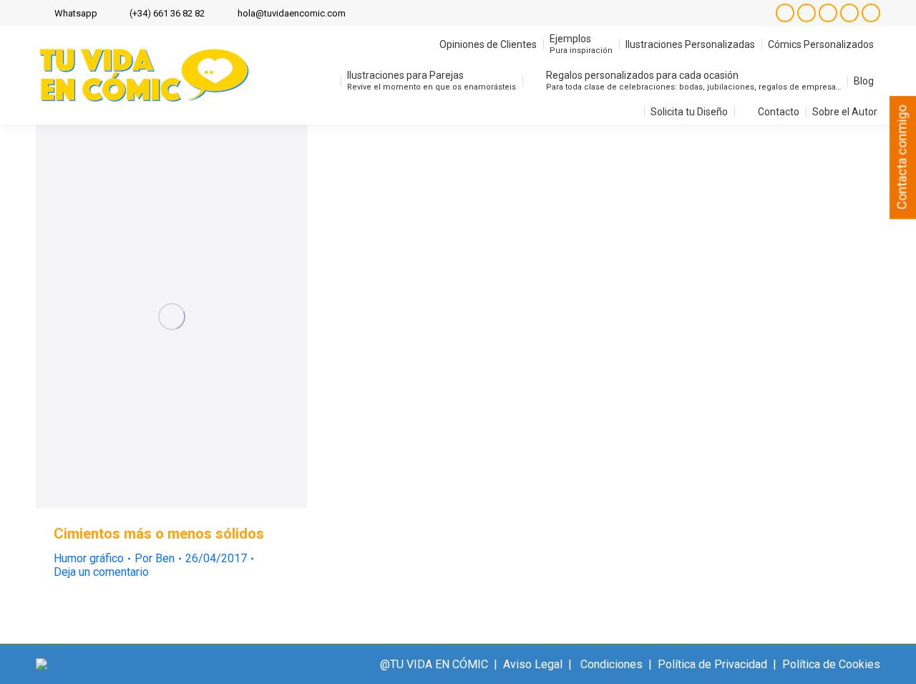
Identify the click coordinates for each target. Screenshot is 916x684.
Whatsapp (75, 13)
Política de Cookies (831, 664)
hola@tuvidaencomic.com (292, 13)
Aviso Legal (532, 664)
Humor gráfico (89, 558)
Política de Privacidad (712, 664)
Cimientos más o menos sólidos (159, 533)
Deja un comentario (101, 572)
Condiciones (611, 664)
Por (155, 558)
